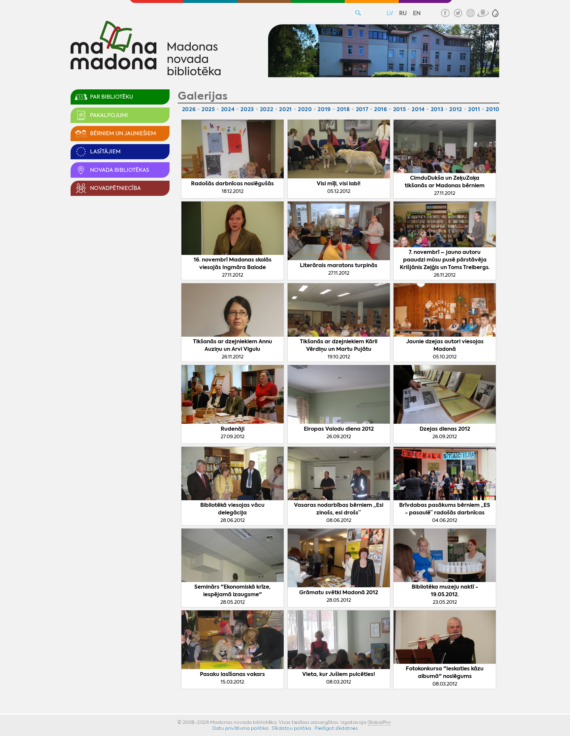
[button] (495, 13)
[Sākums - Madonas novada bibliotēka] (146, 49)
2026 (189, 109)
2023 (247, 109)
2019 (324, 109)
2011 (474, 109)
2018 (343, 109)
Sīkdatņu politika (291, 728)
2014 (418, 109)
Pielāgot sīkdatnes (336, 728)
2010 (492, 109)
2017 (362, 109)
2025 (208, 109)
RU (403, 13)
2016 (380, 109)
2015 (399, 109)
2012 (455, 109)
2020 (305, 109)
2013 (437, 109)
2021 (285, 109)
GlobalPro (379, 722)
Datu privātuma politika (240, 728)
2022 (266, 109)
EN (417, 13)
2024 (228, 109)
